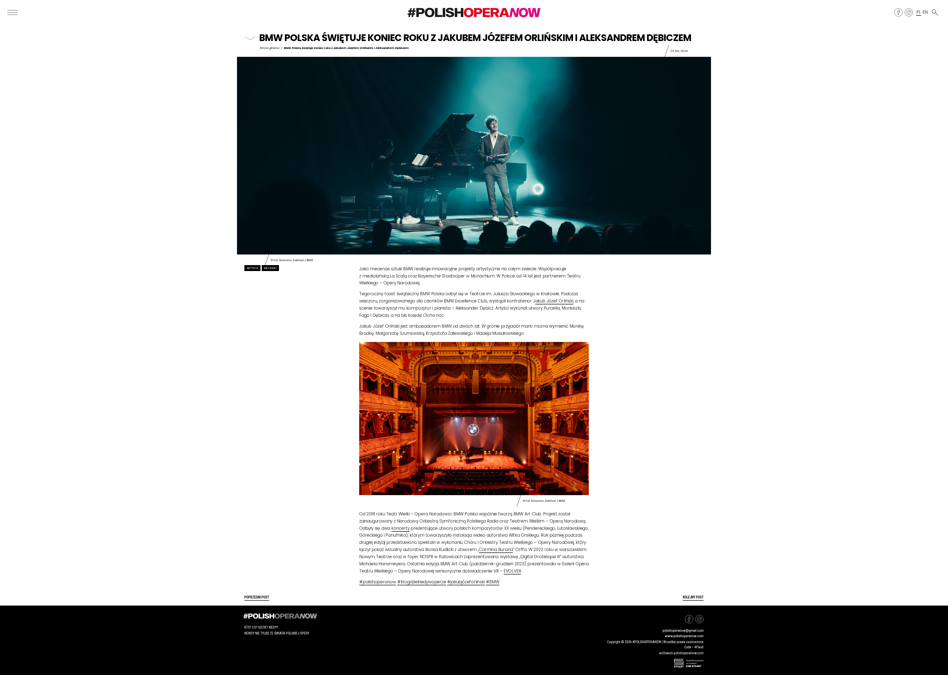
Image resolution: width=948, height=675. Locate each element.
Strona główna (269, 48)
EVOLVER (512, 571)
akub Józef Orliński (554, 301)
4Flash (699, 647)
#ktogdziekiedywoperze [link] (421, 582)
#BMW (492, 582)
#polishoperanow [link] (377, 582)
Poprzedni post (256, 597)
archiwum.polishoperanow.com (681, 653)
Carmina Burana (496, 549)
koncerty (400, 528)
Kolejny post (693, 597)
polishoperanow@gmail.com (683, 630)
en (925, 12)
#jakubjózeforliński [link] (466, 582)
